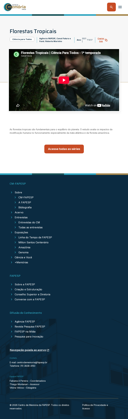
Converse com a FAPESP (30, 299)
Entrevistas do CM (29, 222)
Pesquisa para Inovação (29, 336)
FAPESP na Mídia (25, 331)
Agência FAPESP (25, 321)
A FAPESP (24, 202)
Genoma (23, 252)
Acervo (19, 212)
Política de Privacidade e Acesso (95, 407)
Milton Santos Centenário (33, 242)
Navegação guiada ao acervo (28, 350)
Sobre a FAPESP (25, 284)
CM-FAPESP (26, 197)
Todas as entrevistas (30, 227)
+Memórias (21, 262)
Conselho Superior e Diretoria (32, 294)
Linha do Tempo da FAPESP (35, 237)
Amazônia (24, 247)
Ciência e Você (23, 257)
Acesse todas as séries (64, 149)
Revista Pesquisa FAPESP (30, 326)
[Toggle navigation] (120, 7)
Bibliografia (25, 207)
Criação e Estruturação (28, 289)
